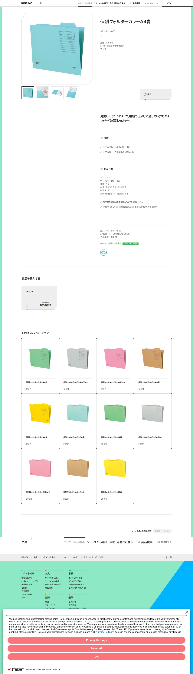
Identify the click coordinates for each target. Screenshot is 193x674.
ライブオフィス (50, 608)
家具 (70, 573)
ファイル (63, 557)
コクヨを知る (27, 573)
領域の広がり (26, 577)
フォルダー (112, 31)
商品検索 (136, 3)
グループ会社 (26, 594)
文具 (40, 3)
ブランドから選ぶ (75, 581)
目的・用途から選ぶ (117, 3)
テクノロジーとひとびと (77, 608)
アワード (24, 597)
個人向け (72, 605)
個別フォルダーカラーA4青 (93, 557)
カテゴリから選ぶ (85, 3)
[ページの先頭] (170, 557)
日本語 (157, 531)
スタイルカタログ (151, 3)
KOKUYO (24, 557)
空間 (47, 597)
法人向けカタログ (76, 588)
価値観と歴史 (26, 584)
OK (97, 656)
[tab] (27, 92)
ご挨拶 (24, 588)
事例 (47, 601)
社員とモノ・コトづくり (29, 581)
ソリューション (50, 605)
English (167, 531)
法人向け (72, 601)
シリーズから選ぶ (101, 3)
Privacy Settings (96, 640)
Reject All (96, 648)
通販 (70, 597)
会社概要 (25, 591)
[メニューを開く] (169, 3)
